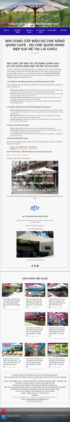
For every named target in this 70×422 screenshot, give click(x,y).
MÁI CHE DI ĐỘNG (29, 31)
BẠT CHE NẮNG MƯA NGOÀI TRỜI (35, 216)
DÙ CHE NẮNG (51, 30)
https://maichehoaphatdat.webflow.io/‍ (43, 397)
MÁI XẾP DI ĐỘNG (17, 31)
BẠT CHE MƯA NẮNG (40, 31)
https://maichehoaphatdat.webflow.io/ (18, 155)
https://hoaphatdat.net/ (21, 397)
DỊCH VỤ (6, 30)
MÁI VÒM (63, 30)
